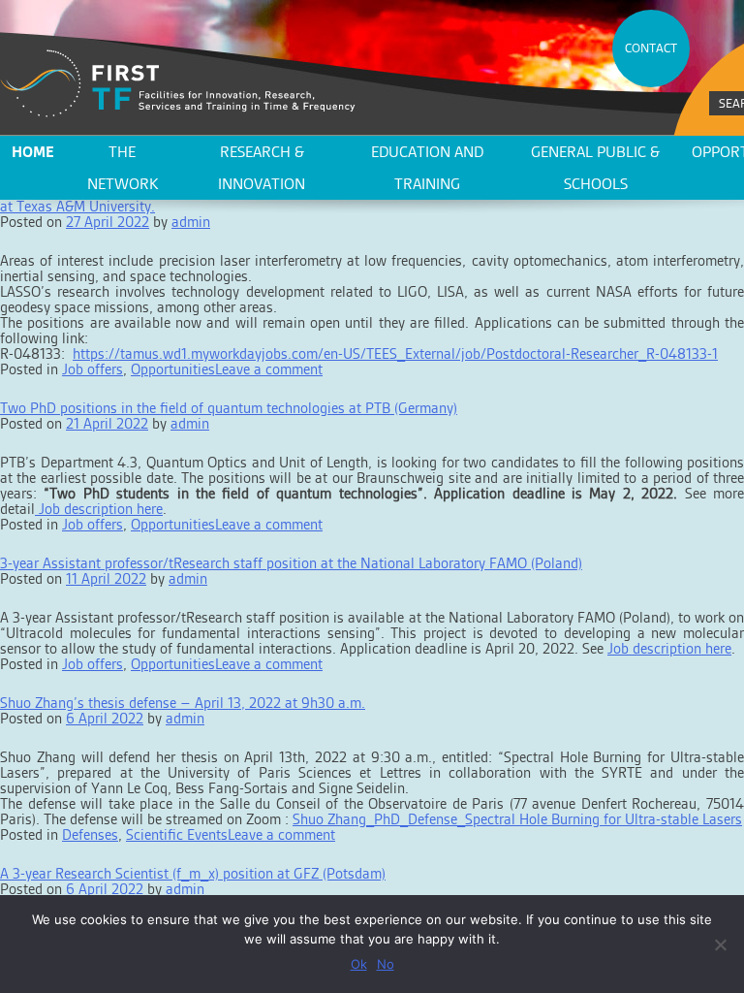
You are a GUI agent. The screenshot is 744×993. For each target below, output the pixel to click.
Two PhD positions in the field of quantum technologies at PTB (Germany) (228, 408)
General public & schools (595, 168)
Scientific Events (177, 834)
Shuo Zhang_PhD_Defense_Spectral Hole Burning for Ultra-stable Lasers (517, 819)
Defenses (90, 834)
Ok (359, 964)
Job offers (92, 369)
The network (122, 168)
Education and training (427, 168)
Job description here (99, 508)
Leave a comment (269, 369)
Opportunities (173, 369)
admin (190, 221)
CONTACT (651, 48)
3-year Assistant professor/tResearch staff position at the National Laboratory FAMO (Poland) (291, 563)
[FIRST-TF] (178, 83)
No (385, 964)
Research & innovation (261, 168)
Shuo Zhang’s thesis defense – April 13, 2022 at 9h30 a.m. (182, 702)
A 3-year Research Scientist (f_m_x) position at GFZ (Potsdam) (193, 873)
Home (33, 152)
